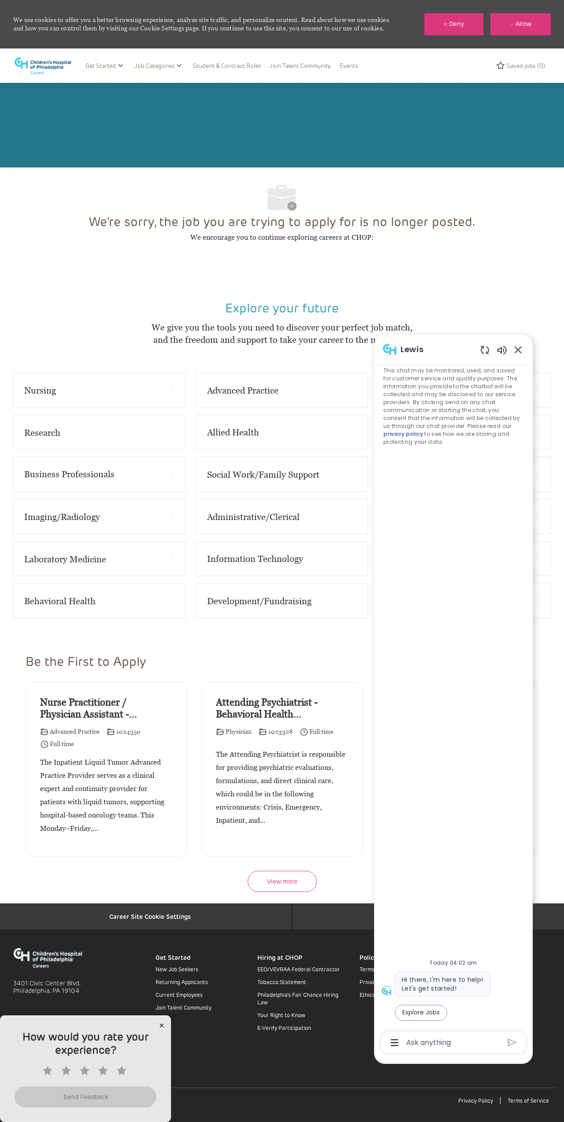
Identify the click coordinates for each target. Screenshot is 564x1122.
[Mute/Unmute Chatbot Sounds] (501, 349)
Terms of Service (528, 1100)
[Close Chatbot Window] (518, 349)
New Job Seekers (177, 969)
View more (282, 881)
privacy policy (403, 434)
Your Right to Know (281, 1015)
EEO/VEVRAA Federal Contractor (298, 969)
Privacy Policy (475, 1100)
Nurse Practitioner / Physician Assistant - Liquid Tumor (84, 709)
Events (349, 65)
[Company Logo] (47, 65)
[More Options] (394, 1042)
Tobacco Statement (281, 982)
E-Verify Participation (284, 1028)
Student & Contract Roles (227, 65)
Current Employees (179, 995)
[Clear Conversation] (485, 350)
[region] (453, 695)
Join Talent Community (300, 65)
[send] (512, 1042)
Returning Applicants (182, 982)
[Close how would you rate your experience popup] (161, 1025)
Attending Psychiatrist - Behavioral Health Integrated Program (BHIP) (267, 709)
